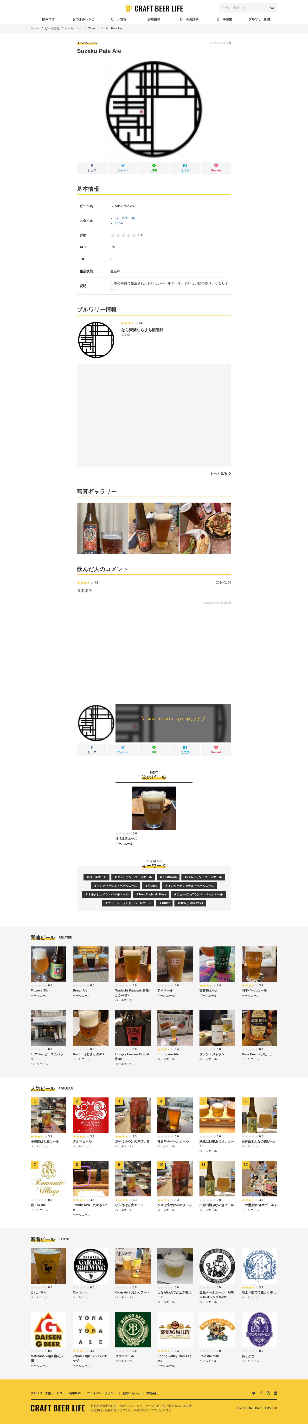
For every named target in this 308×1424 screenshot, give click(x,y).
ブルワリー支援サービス (47, 1393)
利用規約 (75, 1393)
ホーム (35, 28)
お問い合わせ (131, 1393)
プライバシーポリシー (101, 1393)
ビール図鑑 (52, 28)
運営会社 (152, 1393)
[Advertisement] (154, 651)
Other (91, 28)
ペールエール (73, 28)
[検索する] (272, 8)
